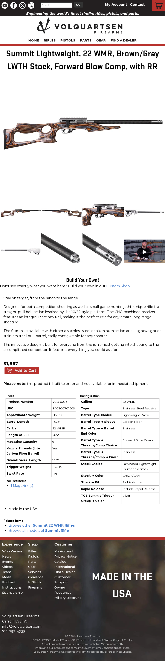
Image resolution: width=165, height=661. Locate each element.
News (6, 556)
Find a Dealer (124, 40)
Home (33, 40)
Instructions (11, 587)
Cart (158, 0)
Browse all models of (39, 531)
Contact (137, 5)
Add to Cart (25, 371)
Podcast (8, 582)
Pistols (67, 40)
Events (7, 562)
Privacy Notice (65, 556)
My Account (116, 5)
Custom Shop (118, 286)
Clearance (35, 577)
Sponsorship (12, 593)
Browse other (42, 525)
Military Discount (67, 598)
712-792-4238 (14, 632)
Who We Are (12, 551)
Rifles (50, 40)
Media (6, 577)
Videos (7, 567)
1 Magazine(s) (22, 486)
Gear (101, 40)
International (64, 567)
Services (34, 572)
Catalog (60, 562)
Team (6, 572)
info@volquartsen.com (21, 626)
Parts (86, 40)
